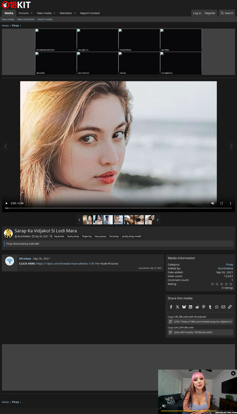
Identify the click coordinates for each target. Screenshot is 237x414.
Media (9, 13)
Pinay (229, 264)
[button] (31, 13)
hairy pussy (100, 236)
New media (44, 13)
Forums (24, 13)
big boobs (59, 236)
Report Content (90, 13)
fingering (86, 236)
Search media (45, 19)
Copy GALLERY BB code (180, 327)
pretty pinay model (131, 236)
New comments (26, 19)
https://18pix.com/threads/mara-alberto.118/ (65, 263)
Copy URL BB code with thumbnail (187, 316)
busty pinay (73, 236)
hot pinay (114, 236)
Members (66, 13)
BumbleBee (24, 236)
